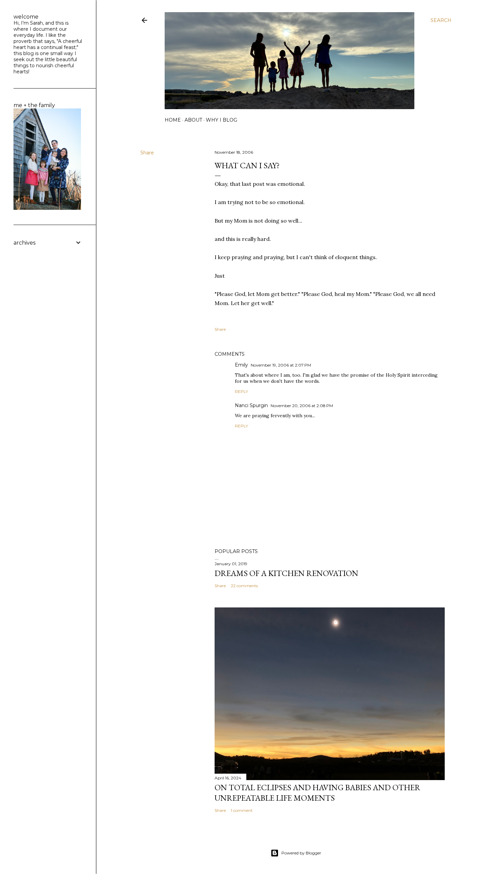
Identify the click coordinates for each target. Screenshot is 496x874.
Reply (241, 391)
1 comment (242, 810)
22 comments (244, 585)
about (193, 120)
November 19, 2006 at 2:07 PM (281, 365)
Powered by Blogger (301, 852)
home (173, 120)
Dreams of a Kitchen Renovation (286, 573)
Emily (241, 365)
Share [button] (147, 153)
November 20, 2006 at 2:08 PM (302, 405)
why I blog (221, 120)
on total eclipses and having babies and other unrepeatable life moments (317, 792)
